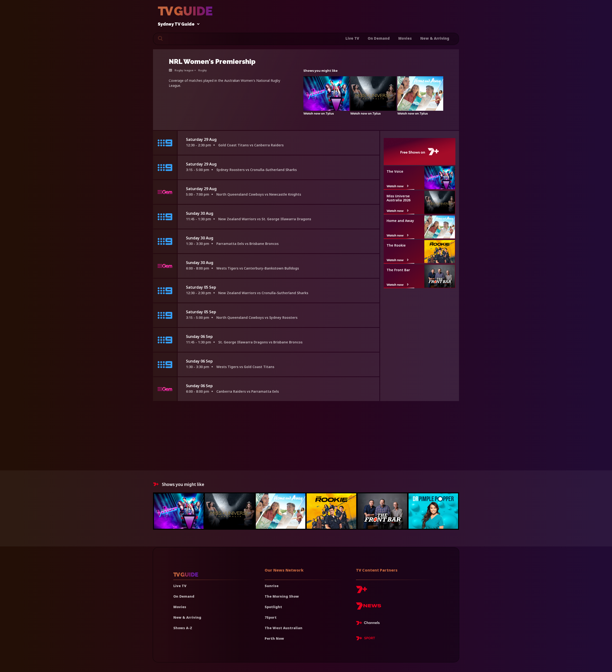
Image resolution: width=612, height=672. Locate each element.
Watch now (395, 186)
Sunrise (272, 586)
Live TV (352, 38)
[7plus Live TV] (369, 623)
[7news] (368, 607)
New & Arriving (434, 38)
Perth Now (274, 638)
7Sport (271, 617)
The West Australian (283, 628)
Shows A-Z (182, 628)
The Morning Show (282, 596)
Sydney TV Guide (176, 24)
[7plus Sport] (365, 639)
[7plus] (361, 591)
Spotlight (273, 607)
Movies (405, 38)
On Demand (379, 38)
